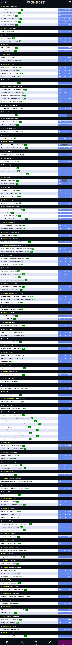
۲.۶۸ (60, 96)
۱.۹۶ (60, 488)
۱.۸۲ (60, 174)
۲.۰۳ (60, 235)
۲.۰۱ (60, 342)
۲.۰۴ (60, 319)
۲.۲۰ (60, 16)
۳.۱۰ (70, 13)
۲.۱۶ (69, 125)
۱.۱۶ (69, 67)
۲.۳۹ (60, 61)
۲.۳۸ (69, 620)
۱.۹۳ (60, 482)
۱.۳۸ (60, 168)
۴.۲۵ (65, 122)
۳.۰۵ (65, 10)
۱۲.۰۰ (60, 67)
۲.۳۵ (60, 613)
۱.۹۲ (70, 277)
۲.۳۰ (60, 196)
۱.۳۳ (69, 131)
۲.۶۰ (60, 302)
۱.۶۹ (60, 219)
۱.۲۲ (60, 90)
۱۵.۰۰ (69, 108)
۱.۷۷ (60, 210)
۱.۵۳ (69, 458)
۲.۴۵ (60, 125)
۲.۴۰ (70, 181)
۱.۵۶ (60, 193)
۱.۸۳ (70, 31)
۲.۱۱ (69, 296)
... (69, 115)
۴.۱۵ (65, 41)
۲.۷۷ (65, 550)
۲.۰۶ (60, 326)
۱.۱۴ (60, 108)
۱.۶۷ (60, 48)
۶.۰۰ (65, 108)
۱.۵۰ (60, 603)
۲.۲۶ (70, 524)
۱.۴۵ (70, 76)
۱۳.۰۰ (60, 138)
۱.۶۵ (60, 290)
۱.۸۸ (60, 190)
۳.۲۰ (69, 61)
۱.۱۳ (60, 511)
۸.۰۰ (60, 70)
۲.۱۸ (60, 13)
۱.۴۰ (60, 115)
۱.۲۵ (70, 138)
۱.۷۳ (60, 229)
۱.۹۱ (60, 161)
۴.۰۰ (60, 19)
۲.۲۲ (60, 51)
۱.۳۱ (69, 70)
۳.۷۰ (65, 31)
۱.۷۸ (60, 527)
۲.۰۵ (60, 102)
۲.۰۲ (70, 145)
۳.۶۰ (69, 93)
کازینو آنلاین (21, 644)
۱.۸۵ (70, 19)
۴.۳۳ (64, 38)
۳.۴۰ (69, 51)
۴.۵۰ (65, 115)
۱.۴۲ (60, 465)
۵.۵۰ (65, 73)
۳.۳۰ (65, 213)
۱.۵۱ (60, 252)
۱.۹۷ (60, 242)
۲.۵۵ (60, 22)
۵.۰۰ (70, 38)
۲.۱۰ (60, 557)
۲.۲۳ (60, 368)
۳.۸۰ (60, 31)
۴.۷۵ (60, 41)
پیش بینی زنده (50, 644)
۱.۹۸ (60, 433)
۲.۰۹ (60, 249)
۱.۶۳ (60, 280)
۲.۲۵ (60, 10)
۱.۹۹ (60, 439)
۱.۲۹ (60, 274)
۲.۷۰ (70, 475)
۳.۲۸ (65, 229)
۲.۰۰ (60, 421)
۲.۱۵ (60, 335)
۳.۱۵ (69, 174)
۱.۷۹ (60, 213)
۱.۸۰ (60, 58)
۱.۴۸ (60, 38)
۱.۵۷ (70, 41)
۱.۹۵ (70, 148)
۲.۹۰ (69, 10)
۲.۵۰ (60, 25)
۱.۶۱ (60, 415)
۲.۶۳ (69, 25)
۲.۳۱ (60, 258)
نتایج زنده (36, 644)
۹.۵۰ (60, 216)
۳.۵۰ (65, 58)
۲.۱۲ (70, 96)
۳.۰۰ (65, 16)
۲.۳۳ (69, 271)
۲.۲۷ (69, 99)
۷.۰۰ (65, 67)
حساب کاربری (7, 644)
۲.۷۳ (69, 264)
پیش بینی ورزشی (64, 644)
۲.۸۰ (70, 102)
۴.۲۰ (65, 287)
